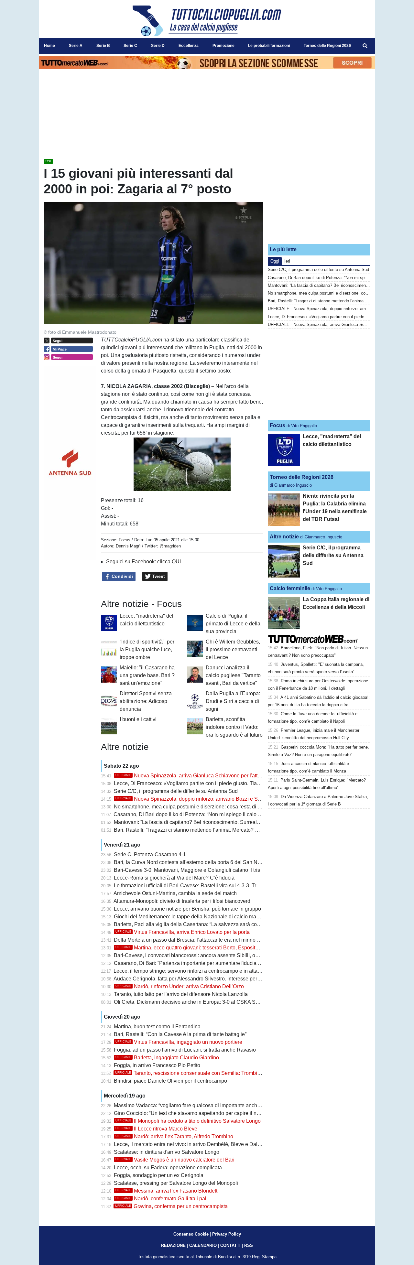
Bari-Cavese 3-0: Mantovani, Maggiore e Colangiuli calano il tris (187, 870)
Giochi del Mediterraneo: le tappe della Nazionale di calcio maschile (192, 916)
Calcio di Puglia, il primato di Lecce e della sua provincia (233, 623)
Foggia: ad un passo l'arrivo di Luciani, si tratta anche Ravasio (185, 1050)
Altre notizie (284, 536)
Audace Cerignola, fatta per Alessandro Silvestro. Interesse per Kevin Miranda (203, 978)
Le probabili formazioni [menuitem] (269, 46)
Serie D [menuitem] (158, 46)
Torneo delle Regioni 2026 (301, 477)
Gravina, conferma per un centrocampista (171, 1206)
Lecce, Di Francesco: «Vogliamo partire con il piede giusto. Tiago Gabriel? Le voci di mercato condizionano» (238, 783)
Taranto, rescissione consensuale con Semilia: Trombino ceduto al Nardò (208, 1073)
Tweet (158, 576)
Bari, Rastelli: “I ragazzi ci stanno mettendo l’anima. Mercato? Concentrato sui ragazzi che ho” (221, 830)
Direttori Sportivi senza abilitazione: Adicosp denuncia (146, 701)
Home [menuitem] (49, 46)
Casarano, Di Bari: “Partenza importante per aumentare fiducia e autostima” (200, 963)
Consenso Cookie (191, 1234)
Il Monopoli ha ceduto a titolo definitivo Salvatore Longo (188, 1121)
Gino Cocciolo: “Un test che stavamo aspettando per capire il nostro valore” (199, 1113)
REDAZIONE (173, 1245)
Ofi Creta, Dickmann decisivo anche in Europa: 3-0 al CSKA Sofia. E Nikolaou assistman (215, 1002)
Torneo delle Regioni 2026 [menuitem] (327, 46)
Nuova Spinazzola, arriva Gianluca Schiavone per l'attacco (191, 775)
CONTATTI (230, 1245)
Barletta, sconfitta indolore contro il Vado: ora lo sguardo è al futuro (234, 727)
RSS (248, 1245)
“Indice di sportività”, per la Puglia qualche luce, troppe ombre (147, 649)
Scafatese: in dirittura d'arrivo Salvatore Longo (166, 1152)
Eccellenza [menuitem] (189, 46)
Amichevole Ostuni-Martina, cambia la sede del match (175, 893)
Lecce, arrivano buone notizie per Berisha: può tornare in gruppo (187, 909)
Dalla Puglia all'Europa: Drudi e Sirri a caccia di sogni (233, 701)
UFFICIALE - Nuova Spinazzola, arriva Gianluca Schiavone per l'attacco (335, 324)
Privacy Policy (226, 1234)
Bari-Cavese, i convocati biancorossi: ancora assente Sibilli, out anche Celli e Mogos (211, 955)
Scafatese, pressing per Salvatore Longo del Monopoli (176, 1183)
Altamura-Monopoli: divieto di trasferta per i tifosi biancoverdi (183, 901)
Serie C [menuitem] (130, 46)
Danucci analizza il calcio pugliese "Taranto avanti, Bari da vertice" (233, 675)
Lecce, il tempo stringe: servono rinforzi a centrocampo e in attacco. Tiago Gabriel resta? (214, 971)
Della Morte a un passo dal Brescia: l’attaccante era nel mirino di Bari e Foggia (203, 940)
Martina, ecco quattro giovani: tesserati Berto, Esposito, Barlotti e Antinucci (209, 947)
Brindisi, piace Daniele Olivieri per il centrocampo (170, 1081)
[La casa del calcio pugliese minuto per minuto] (207, 21)
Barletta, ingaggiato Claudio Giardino (167, 1057)
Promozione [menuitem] (223, 46)
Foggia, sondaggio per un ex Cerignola (158, 1175)
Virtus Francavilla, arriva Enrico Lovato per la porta (182, 932)
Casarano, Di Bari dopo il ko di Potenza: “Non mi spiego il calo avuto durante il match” (212, 814)
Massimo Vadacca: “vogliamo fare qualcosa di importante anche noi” (192, 1105)
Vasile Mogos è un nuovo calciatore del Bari (174, 1159)
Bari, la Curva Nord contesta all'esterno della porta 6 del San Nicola (191, 862)
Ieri (287, 261)
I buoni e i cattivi (138, 719)
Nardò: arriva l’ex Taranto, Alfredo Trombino (174, 1136)
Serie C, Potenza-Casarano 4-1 (150, 854)
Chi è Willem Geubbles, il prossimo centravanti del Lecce (233, 649)
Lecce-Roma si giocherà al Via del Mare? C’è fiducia (174, 878)
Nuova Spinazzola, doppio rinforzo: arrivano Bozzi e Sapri (191, 799)
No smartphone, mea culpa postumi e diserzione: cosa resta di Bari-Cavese (200, 806)
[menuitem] (365, 46)
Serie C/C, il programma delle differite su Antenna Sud (176, 791)
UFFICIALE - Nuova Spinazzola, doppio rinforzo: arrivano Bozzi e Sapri (334, 308)
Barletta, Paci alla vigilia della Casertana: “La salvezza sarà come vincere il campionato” (215, 924)
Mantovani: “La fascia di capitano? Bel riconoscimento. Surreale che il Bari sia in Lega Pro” (217, 822)
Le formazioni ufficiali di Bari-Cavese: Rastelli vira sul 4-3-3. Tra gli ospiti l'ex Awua (208, 885)
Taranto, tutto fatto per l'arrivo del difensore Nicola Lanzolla (181, 994)
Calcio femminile (290, 588)
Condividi (121, 576)
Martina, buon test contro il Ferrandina (157, 1026)
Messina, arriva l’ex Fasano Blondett (166, 1191)
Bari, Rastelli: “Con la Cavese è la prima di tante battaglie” (180, 1034)
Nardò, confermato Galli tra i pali (161, 1198)
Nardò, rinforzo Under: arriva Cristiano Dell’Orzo (179, 986)
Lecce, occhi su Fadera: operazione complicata (168, 1167)
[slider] (167, 486)
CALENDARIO (203, 1245)
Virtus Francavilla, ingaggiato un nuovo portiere (178, 1042)
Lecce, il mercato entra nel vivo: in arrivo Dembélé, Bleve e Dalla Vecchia (197, 1144)
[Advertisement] (319, 198)
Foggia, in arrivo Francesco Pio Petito (157, 1065)
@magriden (170, 546)
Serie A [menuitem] (75, 46)
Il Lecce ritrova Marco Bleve (156, 1128)
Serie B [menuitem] (103, 46)
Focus (124, 539)
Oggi (274, 261)
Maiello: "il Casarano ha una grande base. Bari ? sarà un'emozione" (147, 675)
